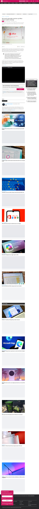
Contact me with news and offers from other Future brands (7, 498)
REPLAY (17, 3)
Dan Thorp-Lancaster (7, 21)
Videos (9, 3)
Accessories (34, 3)
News (3, 21)
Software (29, 3)
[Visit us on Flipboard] (24, 1)
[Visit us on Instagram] (23, 1)
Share (3, 46)
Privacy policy (21, 501)
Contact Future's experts (14, 501)
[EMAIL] (6, 105)
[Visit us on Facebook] (19, 1)
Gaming (13, 3)
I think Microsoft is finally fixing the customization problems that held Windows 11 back (31, 89)
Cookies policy (30, 501)
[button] (36, 1)
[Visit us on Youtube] (22, 1)
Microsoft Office (7, 16)
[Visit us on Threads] (25, 1)
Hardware (20, 3)
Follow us (19, 46)
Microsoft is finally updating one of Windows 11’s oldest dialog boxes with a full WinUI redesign (32, 98)
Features (5, 3)
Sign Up (7, 500)
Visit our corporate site (31, 495)
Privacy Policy (10, 503)
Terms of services (12, 91)
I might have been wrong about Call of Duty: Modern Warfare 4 (31, 101)
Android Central (22, 504)
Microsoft (25, 3)
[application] (13, 74)
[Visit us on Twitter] (20, 1)
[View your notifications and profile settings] (33, 1)
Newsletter (23, 46)
